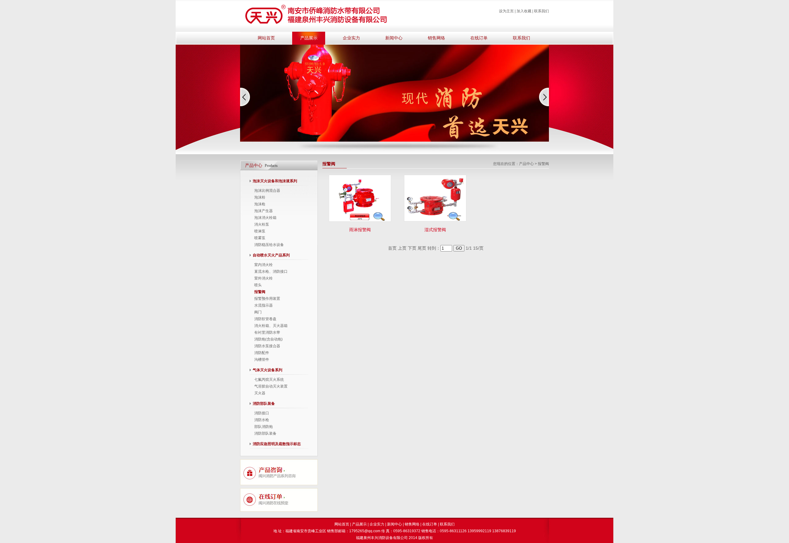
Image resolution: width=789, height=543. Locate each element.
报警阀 (259, 292)
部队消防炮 (263, 426)
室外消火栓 (263, 278)
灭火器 (259, 393)
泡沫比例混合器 (267, 190)
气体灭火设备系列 (267, 370)
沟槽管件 (261, 359)
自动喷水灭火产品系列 (271, 255)
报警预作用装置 (267, 298)
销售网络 (436, 38)
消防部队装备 (264, 403)
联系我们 (541, 11)
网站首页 (266, 38)
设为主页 (506, 11)
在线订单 (479, 38)
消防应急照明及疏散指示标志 (277, 444)
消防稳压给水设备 (269, 245)
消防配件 (261, 353)
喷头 (258, 285)
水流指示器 (263, 305)
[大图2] (394, 140)
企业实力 (351, 38)
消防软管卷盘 (265, 319)
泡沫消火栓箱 (265, 217)
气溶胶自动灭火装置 (271, 386)
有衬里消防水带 (267, 332)
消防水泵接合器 (267, 346)
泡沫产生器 (263, 211)
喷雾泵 (259, 238)
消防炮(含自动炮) (268, 339)
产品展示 (308, 38)
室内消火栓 (263, 265)
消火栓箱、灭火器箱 (271, 326)
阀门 (258, 312)
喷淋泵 (259, 231)
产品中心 (526, 164)
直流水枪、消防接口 (271, 271)
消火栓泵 (261, 224)
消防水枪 (261, 420)
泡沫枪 (259, 204)
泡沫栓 (259, 197)
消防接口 (261, 413)
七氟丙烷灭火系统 (269, 379)
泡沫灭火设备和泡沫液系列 (275, 181)
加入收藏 (524, 11)
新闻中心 (394, 38)
